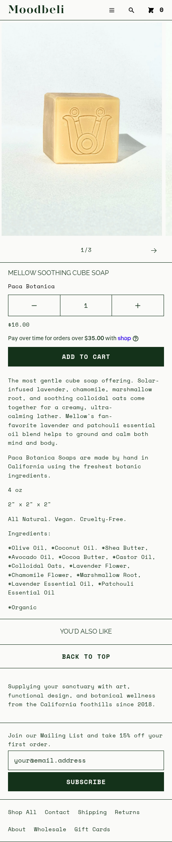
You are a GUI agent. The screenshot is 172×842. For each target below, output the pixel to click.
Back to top (86, 656)
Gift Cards (92, 829)
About (17, 829)
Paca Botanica (31, 286)
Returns (127, 812)
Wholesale (50, 829)
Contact (57, 812)
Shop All (22, 812)
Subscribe (86, 782)
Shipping (92, 812)
